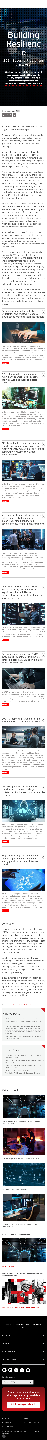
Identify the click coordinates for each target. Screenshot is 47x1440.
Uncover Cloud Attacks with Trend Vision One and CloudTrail (22, 1033)
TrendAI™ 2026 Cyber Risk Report (17, 1070)
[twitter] (10, 115)
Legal (26, 1418)
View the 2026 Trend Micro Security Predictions (20, 1307)
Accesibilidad (7, 1422)
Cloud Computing (32, 1005)
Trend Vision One (11, 1324)
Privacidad (6, 1418)
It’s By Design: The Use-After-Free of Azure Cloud (22, 1019)
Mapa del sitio (7, 1426)
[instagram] (22, 1370)
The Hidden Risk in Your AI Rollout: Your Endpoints (22, 1073)
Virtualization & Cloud (17, 1005)
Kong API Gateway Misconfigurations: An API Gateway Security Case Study (23, 1037)
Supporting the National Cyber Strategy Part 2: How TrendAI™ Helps (22, 1066)
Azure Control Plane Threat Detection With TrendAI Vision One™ (22, 1023)
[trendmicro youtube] (28, 1370)
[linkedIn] (14, 115)
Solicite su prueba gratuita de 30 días (21, 1404)
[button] (18, 1382)
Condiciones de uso (31, 1422)
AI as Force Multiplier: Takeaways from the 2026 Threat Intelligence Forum (24, 1056)
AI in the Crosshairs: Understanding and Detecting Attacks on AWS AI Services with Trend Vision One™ (23, 1028)
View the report (8, 1265)
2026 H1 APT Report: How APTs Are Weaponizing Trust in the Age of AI (24, 1061)
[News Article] (24, 1249)
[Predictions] (3, 115)
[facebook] (7, 115)
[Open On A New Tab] (16, 1370)
